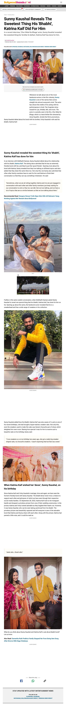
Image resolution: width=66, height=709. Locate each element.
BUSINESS (60, 6)
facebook (36, 696)
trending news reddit (45, 698)
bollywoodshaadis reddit (29, 698)
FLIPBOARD (14, 46)
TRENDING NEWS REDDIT (50, 46)
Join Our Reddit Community (33, 9)
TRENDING (12, 6)
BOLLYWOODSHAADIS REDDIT (37, 46)
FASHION (54, 6)
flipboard (29, 696)
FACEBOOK (20, 46)
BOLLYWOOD (19, 6)
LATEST (6, 6)
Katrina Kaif (19, 163)
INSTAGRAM (26, 46)
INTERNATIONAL (35, 6)
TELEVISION (27, 6)
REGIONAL (42, 6)
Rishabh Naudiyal (10, 40)
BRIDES (48, 6)
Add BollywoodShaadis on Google (34, 89)
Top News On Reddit (50, 9)
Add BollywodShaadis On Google (12, 9)
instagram (17, 698)
